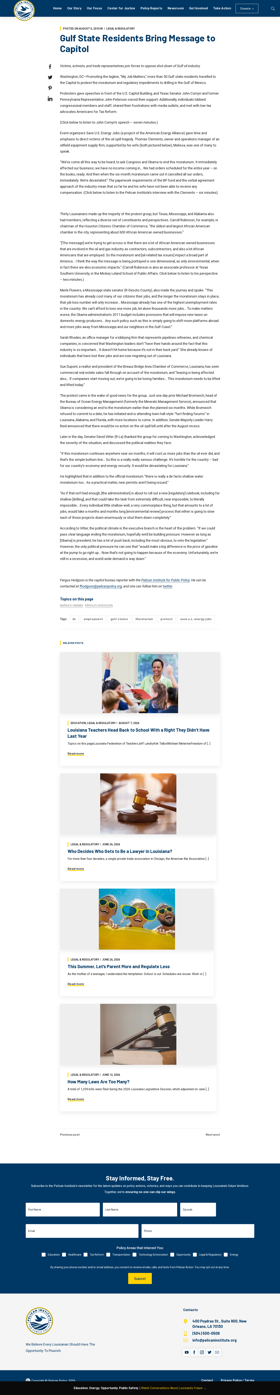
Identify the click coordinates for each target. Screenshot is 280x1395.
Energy (234, 1254)
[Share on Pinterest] (50, 88)
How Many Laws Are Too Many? (99, 1081)
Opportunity (183, 1254)
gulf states (119, 619)
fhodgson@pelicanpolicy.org (101, 586)
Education (78, 723)
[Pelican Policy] (24, 10)
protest (167, 619)
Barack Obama (71, 605)
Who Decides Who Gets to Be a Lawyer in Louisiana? (120, 851)
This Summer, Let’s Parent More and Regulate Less (119, 966)
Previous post (70, 1134)
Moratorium (144, 619)
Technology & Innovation (153, 1254)
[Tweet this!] (50, 77)
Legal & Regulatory (120, 28)
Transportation (121, 1254)
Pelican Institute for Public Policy (165, 580)
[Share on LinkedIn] (50, 99)
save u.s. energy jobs (196, 619)
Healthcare (74, 1254)
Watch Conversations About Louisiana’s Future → (173, 1388)
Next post (213, 1134)
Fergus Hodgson (99, 605)
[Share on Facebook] (50, 67)
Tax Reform (97, 1254)
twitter (167, 586)
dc (74, 619)
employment (93, 619)
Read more (76, 753)
